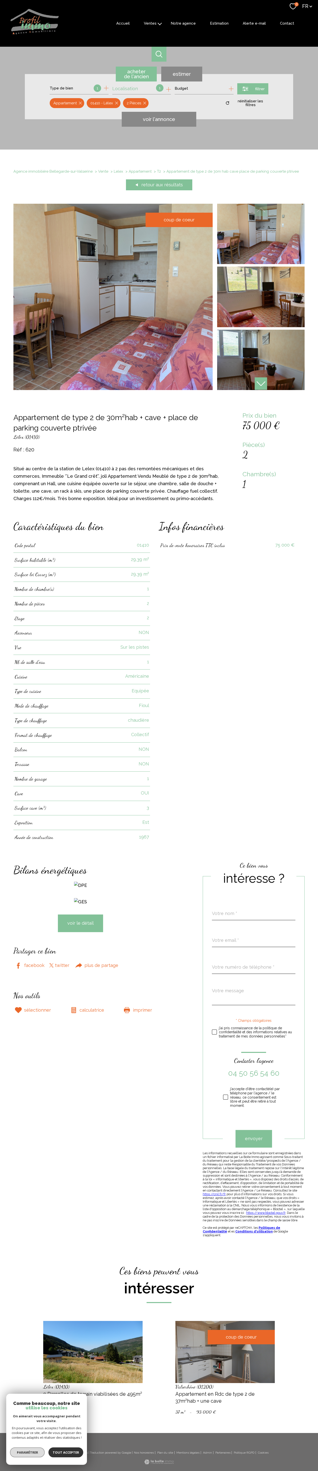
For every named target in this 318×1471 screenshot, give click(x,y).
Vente (103, 171)
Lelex (118, 171)
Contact (287, 23)
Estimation (219, 23)
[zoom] (113, 388)
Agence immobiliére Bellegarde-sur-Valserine (53, 171)
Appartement (140, 171)
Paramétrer (27, 1452)
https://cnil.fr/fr (214, 1194)
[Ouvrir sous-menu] (160, 23)
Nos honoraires (144, 1452)
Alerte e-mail (254, 23)
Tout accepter (66, 1452)
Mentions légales (187, 1452)
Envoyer (254, 1138)
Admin (207, 1452)
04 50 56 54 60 (253, 1073)
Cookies (263, 1452)
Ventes (150, 23)
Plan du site (165, 1452)
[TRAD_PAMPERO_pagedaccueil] (34, 34)
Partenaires (223, 1452)
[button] (261, 383)
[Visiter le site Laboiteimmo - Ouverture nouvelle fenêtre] (159, 1462)
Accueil (123, 23)
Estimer (182, 74)
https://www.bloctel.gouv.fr (265, 1213)
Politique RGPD (244, 1452)
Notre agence (183, 23)
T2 (159, 171)
